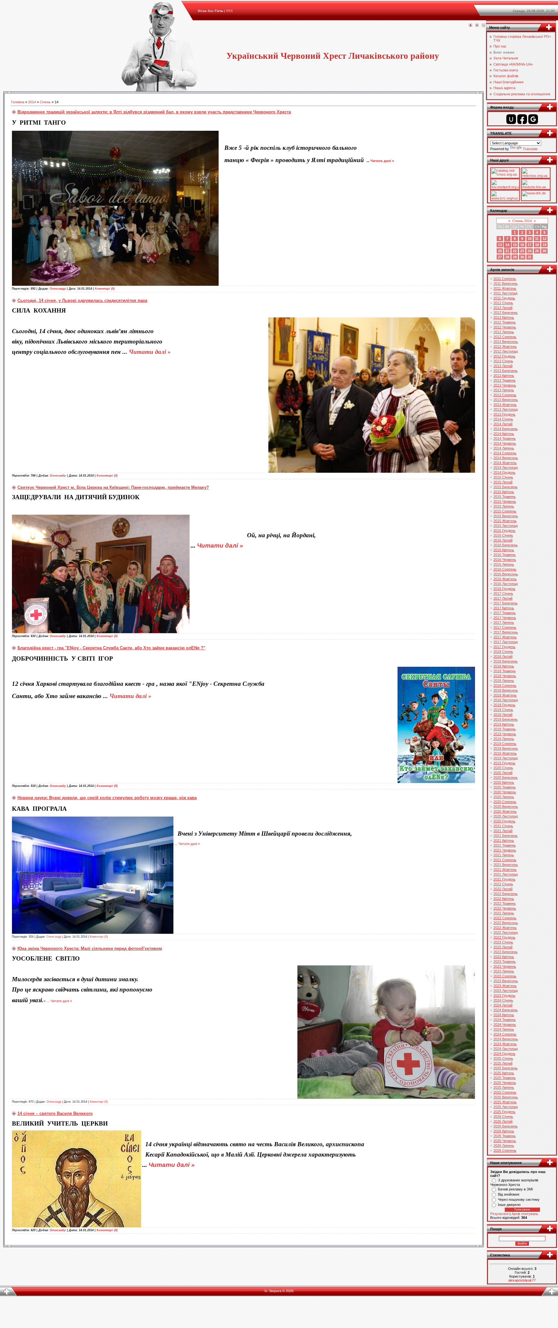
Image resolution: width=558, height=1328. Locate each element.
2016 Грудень (504, 589)
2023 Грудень (504, 995)
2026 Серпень (504, 1150)
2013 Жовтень (505, 405)
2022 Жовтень (505, 928)
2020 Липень (503, 797)
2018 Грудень (504, 705)
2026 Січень (503, 1116)
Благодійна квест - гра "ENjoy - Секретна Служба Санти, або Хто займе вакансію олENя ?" (111, 647)
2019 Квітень (503, 724)
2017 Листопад (505, 642)
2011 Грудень (504, 298)
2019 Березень (505, 719)
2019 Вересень (505, 748)
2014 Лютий (502, 424)
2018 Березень (505, 661)
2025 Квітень (503, 1073)
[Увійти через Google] (533, 119)
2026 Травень (504, 1136)
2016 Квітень (503, 550)
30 (522, 257)
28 (507, 257)
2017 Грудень (504, 647)
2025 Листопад (505, 1107)
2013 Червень (504, 385)
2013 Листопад (505, 409)
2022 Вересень (505, 923)
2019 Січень (503, 710)
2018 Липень (503, 681)
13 (500, 245)
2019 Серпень (504, 744)
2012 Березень (505, 312)
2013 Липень (503, 390)
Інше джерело (509, 1205)
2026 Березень (505, 1126)
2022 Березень (505, 894)
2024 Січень (503, 1000)
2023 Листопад (505, 991)
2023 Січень (503, 942)
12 (544, 239)
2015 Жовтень (505, 521)
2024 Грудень (504, 1053)
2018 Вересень (505, 690)
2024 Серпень (504, 1034)
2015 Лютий (502, 482)
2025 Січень (503, 1058)
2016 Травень (504, 555)
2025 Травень (504, 1078)
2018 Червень (504, 676)
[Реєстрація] (477, 25)
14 (507, 245)
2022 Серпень (504, 918)
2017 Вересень (505, 632)
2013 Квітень (503, 375)
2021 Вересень (505, 865)
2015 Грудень (504, 530)
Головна (17, 102)
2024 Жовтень (505, 1044)
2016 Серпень (504, 569)
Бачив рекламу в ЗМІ (515, 1189)
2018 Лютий (502, 656)
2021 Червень (504, 850)
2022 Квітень (503, 899)
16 (522, 245)
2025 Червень (504, 1083)
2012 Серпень (504, 337)
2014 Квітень (503, 434)
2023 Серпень (504, 976)
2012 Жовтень (505, 346)
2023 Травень (504, 961)
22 (515, 251)
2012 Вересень (505, 342)
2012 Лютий (502, 308)
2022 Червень (504, 908)
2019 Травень (504, 729)
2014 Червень (504, 443)
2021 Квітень (503, 840)
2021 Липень (503, 855)
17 (530, 245)
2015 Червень (504, 501)
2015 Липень (503, 506)
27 (500, 257)
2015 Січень (503, 477)
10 (530, 239)
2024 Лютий (502, 1005)
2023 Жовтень (505, 986)
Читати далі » (382, 161)
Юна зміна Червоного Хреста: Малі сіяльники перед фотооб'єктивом (89, 948)
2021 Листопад (505, 874)
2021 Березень (505, 836)
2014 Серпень (504, 453)
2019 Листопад (505, 758)
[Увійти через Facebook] (522, 119)
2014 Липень (503, 448)
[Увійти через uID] (511, 119)
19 (544, 245)
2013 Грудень (504, 414)
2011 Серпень (504, 279)
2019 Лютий (502, 714)
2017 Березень (505, 603)
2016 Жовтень (505, 579)
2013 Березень (505, 371)
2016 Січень (503, 535)
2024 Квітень (503, 1015)
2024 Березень (505, 1010)
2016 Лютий (502, 540)
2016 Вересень (505, 574)
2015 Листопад (505, 526)
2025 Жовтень (505, 1102)
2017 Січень (503, 593)
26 (544, 251)
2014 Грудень (504, 472)
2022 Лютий (502, 889)
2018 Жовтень (505, 695)
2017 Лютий (502, 598)
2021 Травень (504, 845)
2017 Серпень (504, 627)
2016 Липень (503, 564)
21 (507, 251)
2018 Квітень (503, 666)
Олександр (58, 288)
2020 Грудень (504, 821)
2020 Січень (503, 768)
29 (515, 257)
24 (530, 251)
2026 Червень (504, 1141)
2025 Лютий (502, 1063)
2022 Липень (503, 913)
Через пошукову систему (519, 1199)
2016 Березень (505, 545)
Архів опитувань (525, 1214)
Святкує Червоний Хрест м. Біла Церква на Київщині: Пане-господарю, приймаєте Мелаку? (113, 487)
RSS (229, 11)
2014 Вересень (505, 458)
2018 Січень (503, 652)
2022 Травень (504, 903)
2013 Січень (503, 361)
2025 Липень (503, 1087)
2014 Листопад (505, 467)
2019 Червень (504, 734)
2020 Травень (504, 787)
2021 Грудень (504, 879)
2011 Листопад (505, 293)
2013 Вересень (505, 400)
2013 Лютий (502, 366)
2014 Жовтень (505, 463)
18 (537, 245)
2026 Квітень (503, 1131)
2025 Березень (505, 1068)
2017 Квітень (503, 608)
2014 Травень (504, 438)
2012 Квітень (503, 317)
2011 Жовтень (504, 288)
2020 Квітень (503, 782)
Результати (499, 1214)
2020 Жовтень (505, 811)
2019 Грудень (504, 763)
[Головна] (470, 25)
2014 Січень (503, 419)
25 (537, 251)
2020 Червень (504, 792)
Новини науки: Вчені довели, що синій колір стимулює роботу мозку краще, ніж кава (107, 797)
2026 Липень (503, 1146)
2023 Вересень (505, 981)
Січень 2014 (522, 221)
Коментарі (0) (105, 288)
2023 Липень (503, 971)
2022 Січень (503, 884)
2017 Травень (504, 613)
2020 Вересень (505, 806)
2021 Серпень (504, 860)
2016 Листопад (505, 584)
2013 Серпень (504, 395)
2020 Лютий (502, 773)
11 (537, 239)
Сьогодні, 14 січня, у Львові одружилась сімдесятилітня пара (82, 300)
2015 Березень (505, 487)
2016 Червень (504, 559)
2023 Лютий (502, 947)
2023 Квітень (503, 957)
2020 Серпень (504, 802)
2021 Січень (503, 826)
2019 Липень (503, 739)
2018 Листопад (505, 700)
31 (530, 257)
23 (522, 251)
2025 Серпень (504, 1092)
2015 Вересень (505, 516)
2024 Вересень (505, 1039)
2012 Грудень (504, 356)
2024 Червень (504, 1024)
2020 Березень (505, 777)
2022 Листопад (505, 932)
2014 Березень (505, 429)
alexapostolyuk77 (522, 1280)
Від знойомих (509, 1194)
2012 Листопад (505, 351)
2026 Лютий (502, 1121)
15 (515, 245)
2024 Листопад (505, 1049)
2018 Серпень (504, 685)
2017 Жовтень (505, 637)
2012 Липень (503, 332)
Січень (45, 102)
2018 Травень (504, 671)
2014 (32, 102)
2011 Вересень (505, 283)
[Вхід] (483, 25)
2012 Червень (504, 327)
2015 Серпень (504, 511)
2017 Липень (503, 622)
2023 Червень (504, 966)
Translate (530, 149)
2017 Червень (504, 618)
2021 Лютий (502, 831)
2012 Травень (504, 322)
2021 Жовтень (505, 869)
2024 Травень (504, 1020)
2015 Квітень (503, 492)
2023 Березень (505, 952)
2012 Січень (503, 303)
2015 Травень (504, 497)
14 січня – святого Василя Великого (55, 1113)
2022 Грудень (504, 937)
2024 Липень (503, 1029)
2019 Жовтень (505, 753)
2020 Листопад (505, 816)
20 (500, 251)
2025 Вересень (505, 1097)
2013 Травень (504, 380)
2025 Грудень (504, 1112)
